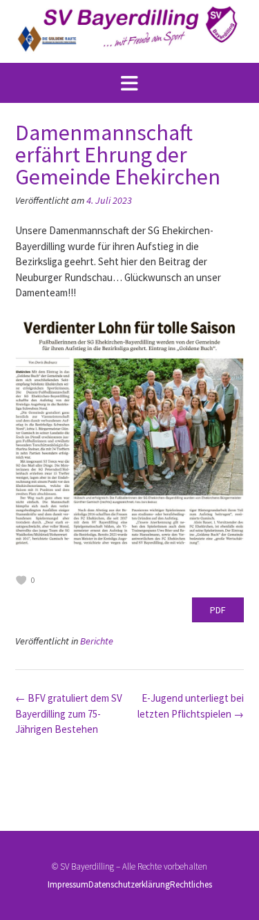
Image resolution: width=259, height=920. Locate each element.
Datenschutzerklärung (129, 884)
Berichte (96, 641)
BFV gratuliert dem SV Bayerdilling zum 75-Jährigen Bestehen (68, 713)
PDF (218, 610)
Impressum (68, 884)
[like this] (21, 580)
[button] (129, 83)
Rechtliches (191, 884)
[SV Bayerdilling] (129, 28)
